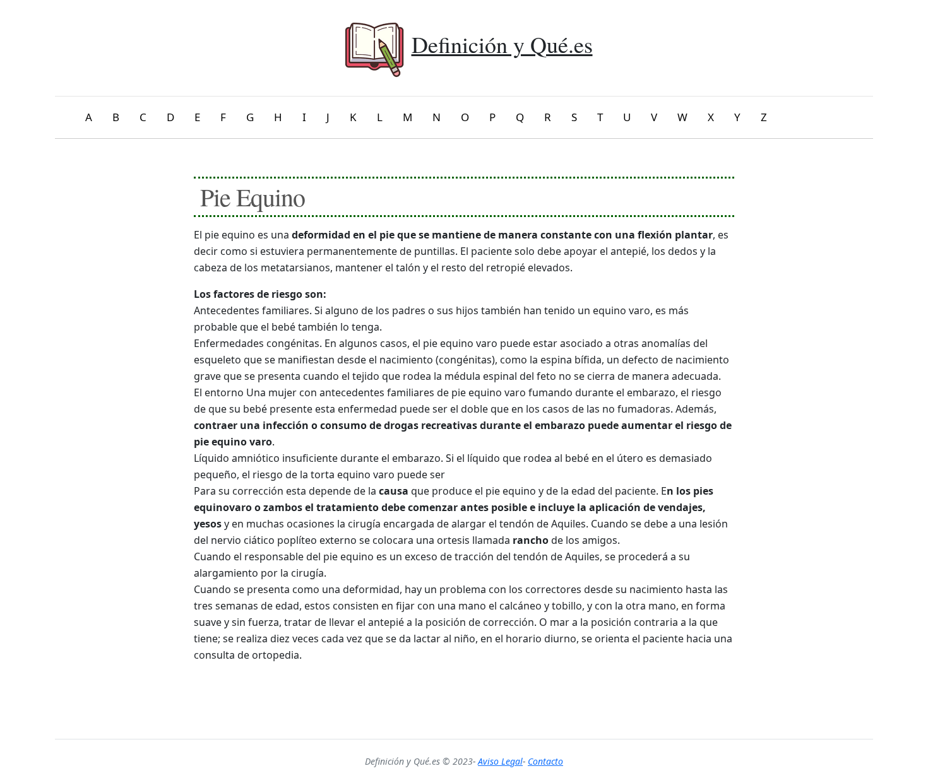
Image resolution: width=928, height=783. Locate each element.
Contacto (545, 761)
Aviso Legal (500, 761)
